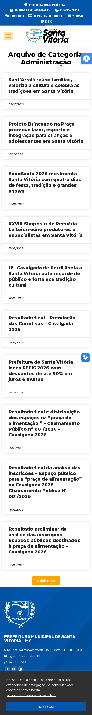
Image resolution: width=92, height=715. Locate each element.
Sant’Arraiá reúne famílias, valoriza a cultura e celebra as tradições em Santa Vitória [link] (44, 85)
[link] (86, 58)
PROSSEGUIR (46, 707)
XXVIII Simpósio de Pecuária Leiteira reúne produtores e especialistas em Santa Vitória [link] (46, 229)
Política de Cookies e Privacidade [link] (31, 695)
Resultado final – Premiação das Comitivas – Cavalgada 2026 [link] (42, 323)
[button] (69, 6)
